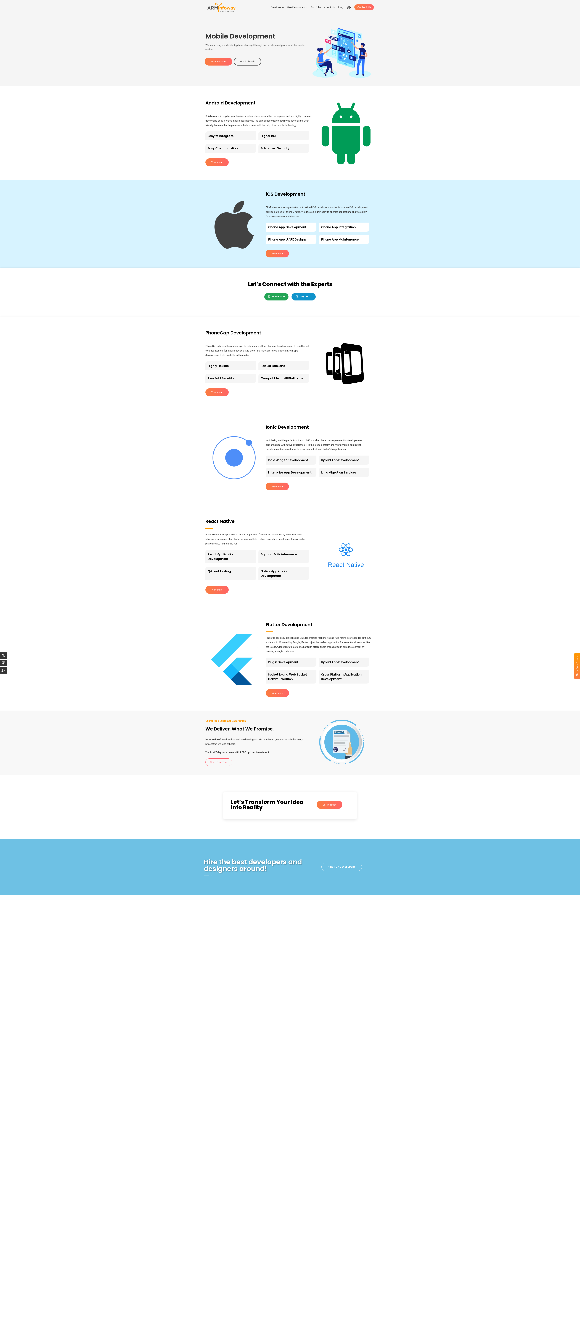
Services (276, 7)
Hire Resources (296, 7)
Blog (340, 7)
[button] (276, 296)
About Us (329, 7)
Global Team (348, 7)
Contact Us (364, 7)
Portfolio (316, 7)
